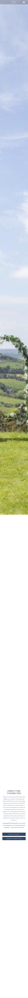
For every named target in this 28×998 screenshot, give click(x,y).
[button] (24, 2)
